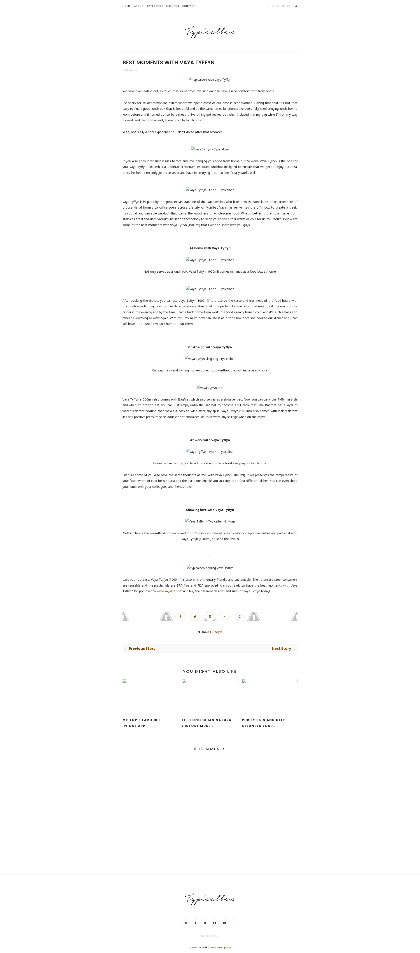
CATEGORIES (155, 6)
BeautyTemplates (221, 947)
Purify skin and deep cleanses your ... (264, 723)
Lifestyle (216, 632)
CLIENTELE (173, 6)
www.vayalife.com (169, 591)
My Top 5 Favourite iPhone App (143, 723)
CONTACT (188, 6)
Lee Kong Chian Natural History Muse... (207, 723)
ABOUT (139, 6)
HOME (126, 6)
